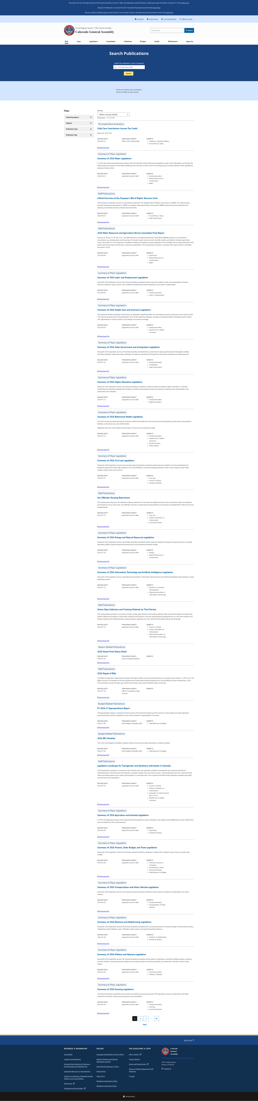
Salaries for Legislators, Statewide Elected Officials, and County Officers (78, 1077)
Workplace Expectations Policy (107, 1081)
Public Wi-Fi (101, 1076)
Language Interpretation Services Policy (110, 1054)
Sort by (100, 110)
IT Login (132, 1076)
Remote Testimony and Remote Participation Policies (107, 1060)
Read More (156, 8)
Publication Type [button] (72, 129)
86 (156, 1019)
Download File (104, 148)
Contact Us (167, 1069)
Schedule (140, 19)
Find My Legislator (170, 19)
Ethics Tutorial (134, 1054)
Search (190, 30)
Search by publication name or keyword (129, 63)
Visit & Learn (153, 19)
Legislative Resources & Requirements (77, 1071)
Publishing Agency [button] (72, 117)
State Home (68, 1084)
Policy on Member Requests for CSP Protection (141, 1070)
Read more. (185, 3)
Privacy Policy (101, 1071)
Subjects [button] (69, 123)
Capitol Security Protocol (72, 1059)
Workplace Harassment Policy (107, 1086)
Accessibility (68, 1054)
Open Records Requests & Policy (108, 1067)
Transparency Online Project (73, 1088)
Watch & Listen (187, 19)
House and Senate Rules (137, 1064)
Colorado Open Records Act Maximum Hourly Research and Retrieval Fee (77, 1065)
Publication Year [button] (71, 135)
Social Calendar (134, 1059)
